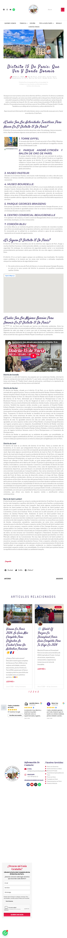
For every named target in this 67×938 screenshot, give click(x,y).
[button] (8, 570)
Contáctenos (34, 27)
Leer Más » (10, 681)
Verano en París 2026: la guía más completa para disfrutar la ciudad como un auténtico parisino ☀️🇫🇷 (17, 641)
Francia (23, 23)
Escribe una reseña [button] (16, 715)
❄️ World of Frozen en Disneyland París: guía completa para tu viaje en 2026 (49, 637)
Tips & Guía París (45, 23)
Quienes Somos (10, 23)
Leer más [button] (27, 718)
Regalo (59, 23)
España (32, 23)
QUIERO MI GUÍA (17, 914)
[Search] (62, 10)
